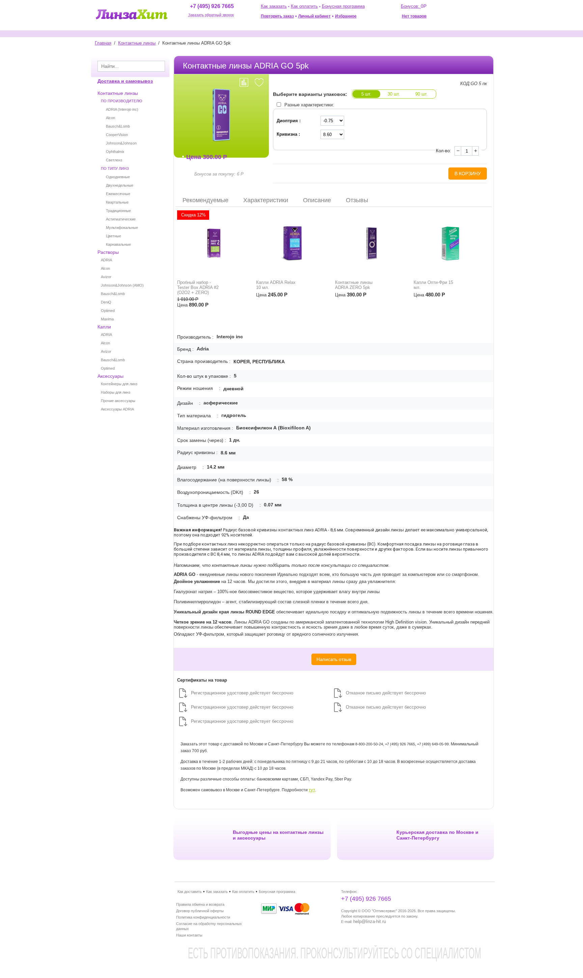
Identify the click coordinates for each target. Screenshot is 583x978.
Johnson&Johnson (121, 143)
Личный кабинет (314, 16)
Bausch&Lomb (118, 126)
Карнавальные (118, 244)
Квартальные (117, 202)
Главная (103, 43)
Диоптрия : (289, 120)
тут (312, 789)
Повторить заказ (277, 16)
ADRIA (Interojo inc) (122, 109)
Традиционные (118, 211)
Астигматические (121, 219)
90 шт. (421, 94)
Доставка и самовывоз (125, 81)
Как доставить (189, 892)
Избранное (346, 16)
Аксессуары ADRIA (117, 409)
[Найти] (160, 66)
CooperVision (117, 135)
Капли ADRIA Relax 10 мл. (276, 285)
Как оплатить (304, 6)
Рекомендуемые (205, 200)
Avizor (106, 277)
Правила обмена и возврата (200, 904)
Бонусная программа (343, 6)
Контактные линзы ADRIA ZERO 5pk (353, 285)
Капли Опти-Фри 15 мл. (433, 285)
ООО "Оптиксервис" (379, 911)
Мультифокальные (122, 228)
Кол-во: (443, 150)
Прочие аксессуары (118, 401)
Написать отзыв (333, 659)
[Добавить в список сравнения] (244, 82)
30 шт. (394, 94)
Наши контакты (189, 935)
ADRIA (106, 260)
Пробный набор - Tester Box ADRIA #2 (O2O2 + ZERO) (198, 287)
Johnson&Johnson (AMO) (122, 285)
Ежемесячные (118, 194)
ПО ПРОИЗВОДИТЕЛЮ (121, 101)
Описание (317, 200)
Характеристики (265, 200)
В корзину (467, 173)
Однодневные (118, 177)
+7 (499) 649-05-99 (433, 744)
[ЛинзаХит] (132, 14)
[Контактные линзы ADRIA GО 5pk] (221, 115)
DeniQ (106, 302)
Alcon (110, 118)
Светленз (114, 160)
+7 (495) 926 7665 (212, 6)
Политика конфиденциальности (203, 917)
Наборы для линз (115, 392)
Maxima (107, 319)
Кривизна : (288, 134)
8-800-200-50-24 (369, 744)
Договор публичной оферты (200, 911)
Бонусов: (413, 6)
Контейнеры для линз (119, 384)
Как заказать (274, 6)
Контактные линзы (137, 43)
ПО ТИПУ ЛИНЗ (115, 168)
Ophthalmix (115, 152)
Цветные (113, 236)
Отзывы (357, 200)
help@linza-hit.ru (369, 921)
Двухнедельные (119, 185)
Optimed (108, 311)
